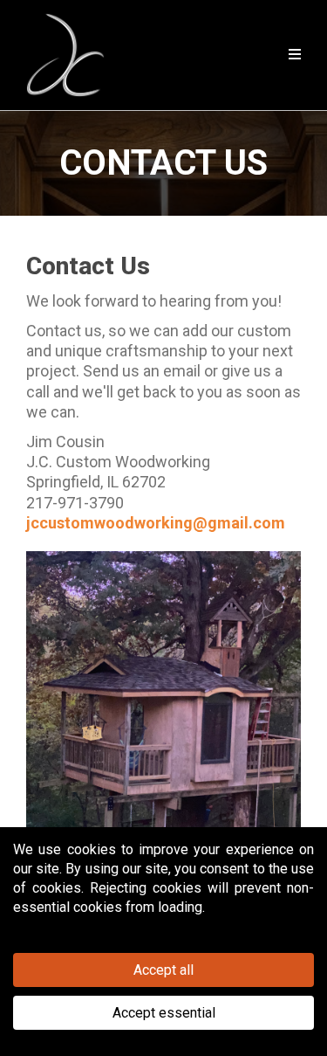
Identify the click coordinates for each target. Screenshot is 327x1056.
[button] (292, 55)
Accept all (163, 970)
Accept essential (163, 1012)
